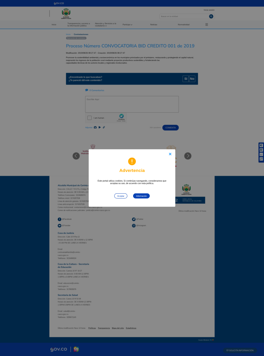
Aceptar (120, 196)
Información (141, 196)
